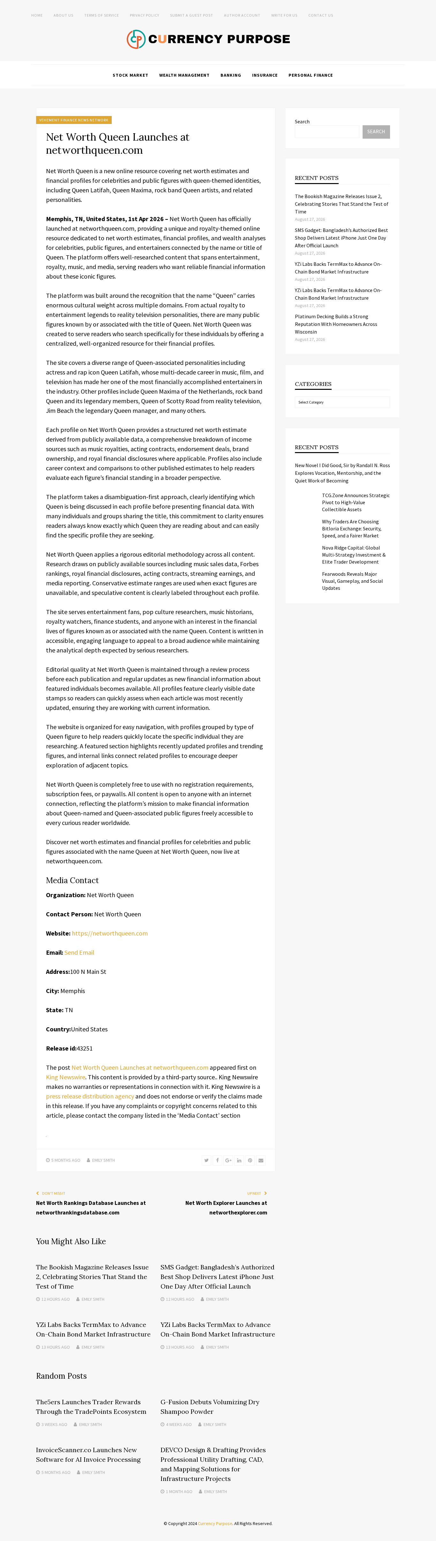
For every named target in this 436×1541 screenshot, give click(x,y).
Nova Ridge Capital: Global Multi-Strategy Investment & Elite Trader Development (354, 554)
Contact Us (320, 15)
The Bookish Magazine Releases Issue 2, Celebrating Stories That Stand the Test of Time (92, 1276)
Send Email (79, 952)
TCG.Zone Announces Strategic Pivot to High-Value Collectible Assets (356, 502)
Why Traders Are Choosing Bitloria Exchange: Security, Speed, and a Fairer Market (351, 528)
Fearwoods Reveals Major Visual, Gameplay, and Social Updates (352, 581)
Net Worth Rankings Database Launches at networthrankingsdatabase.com (91, 1207)
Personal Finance (311, 75)
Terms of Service (101, 15)
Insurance (265, 75)
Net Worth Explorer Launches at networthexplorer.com (226, 1207)
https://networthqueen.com (110, 933)
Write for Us (284, 15)
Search (302, 121)
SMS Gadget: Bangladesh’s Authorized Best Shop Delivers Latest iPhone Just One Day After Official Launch (217, 1276)
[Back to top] (429, 1534)
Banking (231, 75)
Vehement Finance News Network (74, 120)
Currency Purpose (215, 1523)
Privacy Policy (144, 15)
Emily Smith (103, 1160)
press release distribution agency (90, 1096)
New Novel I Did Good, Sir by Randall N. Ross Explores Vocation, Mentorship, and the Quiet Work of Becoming (342, 473)
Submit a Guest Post (191, 15)
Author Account (242, 15)
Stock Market (130, 75)
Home (37, 15)
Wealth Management (184, 75)
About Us (63, 15)
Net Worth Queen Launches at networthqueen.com (139, 1067)
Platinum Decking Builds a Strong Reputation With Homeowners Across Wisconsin (336, 324)
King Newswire (65, 1077)
